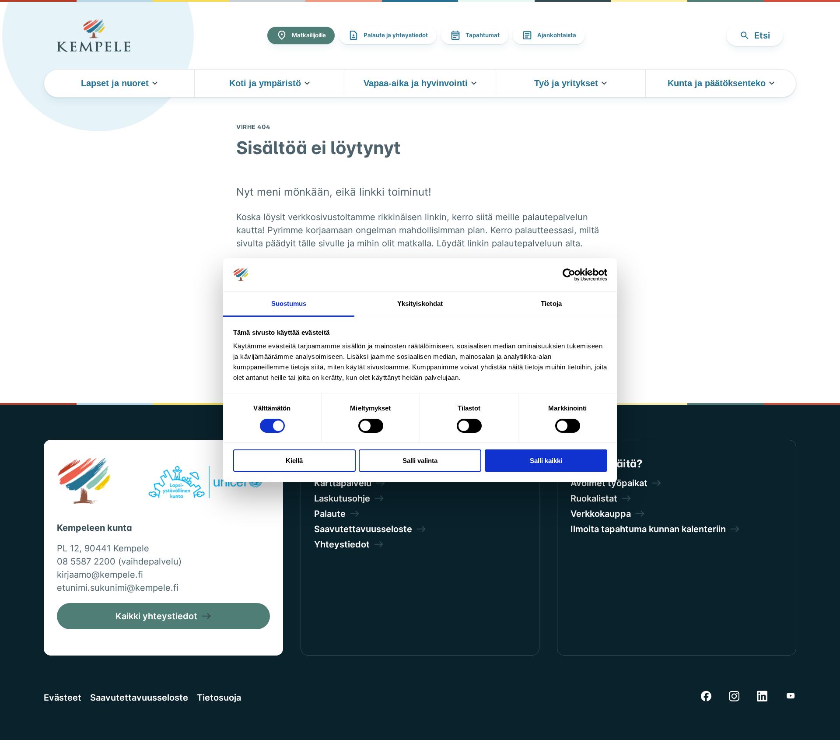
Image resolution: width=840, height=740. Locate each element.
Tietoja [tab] (551, 303)
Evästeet (62, 697)
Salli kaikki (546, 460)
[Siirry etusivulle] (93, 35)
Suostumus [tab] (289, 303)
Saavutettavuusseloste (139, 697)
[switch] (370, 426)
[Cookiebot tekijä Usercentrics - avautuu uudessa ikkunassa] (569, 274)
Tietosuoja (219, 697)
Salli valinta (420, 460)
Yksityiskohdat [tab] (420, 303)
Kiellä (294, 460)
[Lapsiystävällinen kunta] (205, 483)
